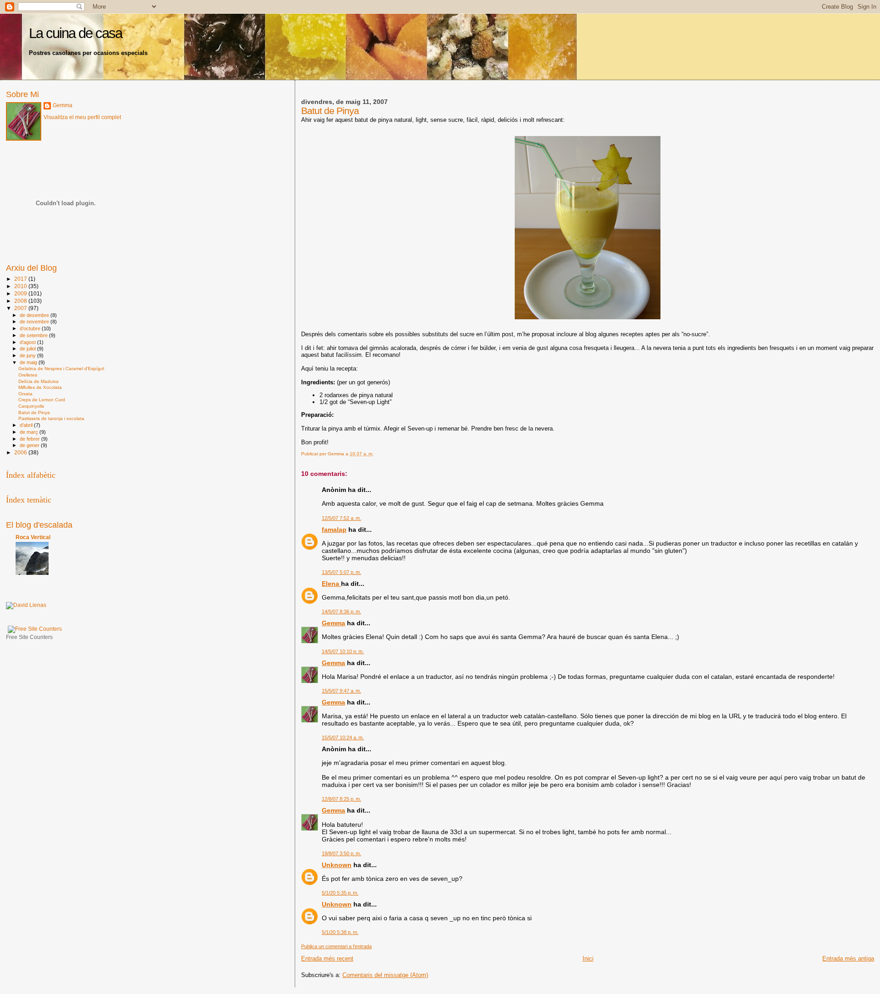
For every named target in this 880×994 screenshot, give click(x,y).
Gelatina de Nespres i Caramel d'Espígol (61, 368)
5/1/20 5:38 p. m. (340, 932)
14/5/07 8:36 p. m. (341, 611)
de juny (28, 355)
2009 (21, 293)
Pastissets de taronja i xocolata (51, 418)
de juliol (28, 348)
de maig (29, 362)
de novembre (35, 321)
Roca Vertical (33, 537)
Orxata (25, 393)
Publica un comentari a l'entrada (336, 946)
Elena (331, 583)
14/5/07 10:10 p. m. (343, 651)
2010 (21, 286)
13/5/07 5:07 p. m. (341, 572)
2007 (21, 308)
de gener (30, 445)
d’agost (28, 342)
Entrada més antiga (848, 958)
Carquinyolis (31, 406)
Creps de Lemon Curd (41, 399)
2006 (21, 452)
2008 (21, 301)
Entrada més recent (327, 958)
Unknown (337, 864)
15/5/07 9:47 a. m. (341, 691)
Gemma (333, 623)
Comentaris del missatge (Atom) (385, 975)
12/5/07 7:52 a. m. (341, 518)
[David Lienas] (26, 605)
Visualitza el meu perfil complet (82, 117)
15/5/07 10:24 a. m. (343, 737)
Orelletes (27, 374)
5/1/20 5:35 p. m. (340, 893)
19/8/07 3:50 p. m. (341, 853)
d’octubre (31, 328)
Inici (588, 958)
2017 (21, 279)
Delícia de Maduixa (38, 381)
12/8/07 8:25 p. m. (341, 799)
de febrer (30, 439)
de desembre (35, 315)
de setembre (34, 335)
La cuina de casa (75, 33)
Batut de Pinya (34, 412)
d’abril (27, 425)
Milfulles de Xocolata (40, 387)
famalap (334, 529)
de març (29, 432)
